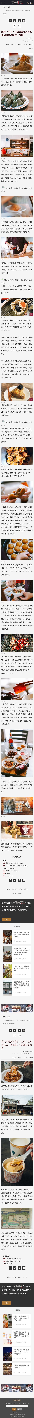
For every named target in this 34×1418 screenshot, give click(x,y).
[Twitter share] (14, 20)
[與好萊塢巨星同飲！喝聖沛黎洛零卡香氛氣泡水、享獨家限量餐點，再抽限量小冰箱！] (17, 1338)
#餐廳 (31, 1057)
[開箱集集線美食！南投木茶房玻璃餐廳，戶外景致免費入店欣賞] (17, 937)
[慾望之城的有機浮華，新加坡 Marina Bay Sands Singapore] (17, 1354)
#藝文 (25, 44)
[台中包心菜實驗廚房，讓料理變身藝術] (17, 1369)
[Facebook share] (10, 20)
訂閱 (6, 919)
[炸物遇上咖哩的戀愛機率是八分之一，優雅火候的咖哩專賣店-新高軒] (17, 1321)
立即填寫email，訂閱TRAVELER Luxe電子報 (17, 1403)
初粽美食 (7, 873)
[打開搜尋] (28, 3)
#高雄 (31, 48)
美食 (9, 7)
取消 (19, 1409)
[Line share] (23, 20)
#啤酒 (7, 44)
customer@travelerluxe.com (17, 1416)
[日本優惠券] (17, 1008)
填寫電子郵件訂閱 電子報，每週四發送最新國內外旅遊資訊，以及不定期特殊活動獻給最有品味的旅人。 (16, 906)
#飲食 (31, 44)
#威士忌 (14, 44)
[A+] (19, 26)
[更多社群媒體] (31, 3)
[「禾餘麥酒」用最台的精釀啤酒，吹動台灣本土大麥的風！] (17, 971)
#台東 (14, 1057)
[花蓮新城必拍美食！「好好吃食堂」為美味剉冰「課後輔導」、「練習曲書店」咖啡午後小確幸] (17, 988)
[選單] (3, 3)
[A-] (14, 26)
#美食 (20, 44)
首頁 (4, 7)
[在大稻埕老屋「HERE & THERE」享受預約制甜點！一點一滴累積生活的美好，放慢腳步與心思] (17, 954)
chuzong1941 (9, 876)
